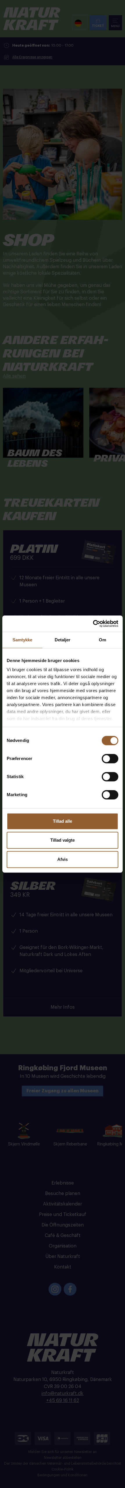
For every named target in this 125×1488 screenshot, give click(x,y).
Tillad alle (62, 821)
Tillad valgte (62, 840)
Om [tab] (102, 639)
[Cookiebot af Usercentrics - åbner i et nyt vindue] (92, 623)
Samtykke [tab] (22, 639)
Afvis (62, 859)
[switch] (110, 758)
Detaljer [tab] (63, 639)
